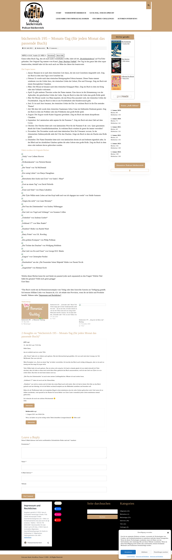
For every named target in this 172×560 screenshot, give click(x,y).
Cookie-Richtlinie (131, 556)
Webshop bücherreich (75, 13)
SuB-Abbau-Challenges (103, 19)
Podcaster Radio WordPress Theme (32, 557)
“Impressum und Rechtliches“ (50, 295)
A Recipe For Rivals (128, 76)
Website (24, 484)
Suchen (102, 517)
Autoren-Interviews (127, 19)
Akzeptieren (128, 552)
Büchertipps (124, 517)
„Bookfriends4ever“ (87, 59)
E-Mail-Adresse (27, 473)
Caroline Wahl (126, 43)
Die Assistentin (126, 41)
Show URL (60, 55)
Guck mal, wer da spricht (102, 13)
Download (51, 55)
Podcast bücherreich (33, 27)
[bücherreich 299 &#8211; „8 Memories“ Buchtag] (35, 311)
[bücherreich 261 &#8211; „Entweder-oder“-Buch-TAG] (64, 312)
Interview (123, 520)
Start (58, 13)
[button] (168, 532)
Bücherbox (123, 514)
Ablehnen (144, 552)
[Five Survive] (116, 65)
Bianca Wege (126, 78)
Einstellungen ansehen (161, 552)
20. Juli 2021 (28, 48)
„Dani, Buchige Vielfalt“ (67, 61)
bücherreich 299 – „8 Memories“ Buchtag (33, 320)
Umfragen (123, 527)
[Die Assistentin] (116, 48)
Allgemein (123, 511)
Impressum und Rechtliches (142, 556)
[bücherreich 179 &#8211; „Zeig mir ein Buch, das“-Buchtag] (92, 311)
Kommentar (26, 444)
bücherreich (41, 48)
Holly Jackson (126, 61)
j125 (25, 342)
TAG (121, 524)
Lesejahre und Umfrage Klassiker (72, 19)
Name (24, 461)
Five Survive (125, 59)
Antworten (29, 405)
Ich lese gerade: (123, 37)
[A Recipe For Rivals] (116, 82)
